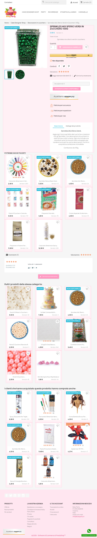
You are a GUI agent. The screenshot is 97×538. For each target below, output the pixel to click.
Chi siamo (30, 516)
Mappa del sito (32, 524)
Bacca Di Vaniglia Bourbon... (19, 481)
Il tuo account (56, 504)
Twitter (11, 495)
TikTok (27, 495)
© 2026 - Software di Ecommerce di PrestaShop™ (49, 535)
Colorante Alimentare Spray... (48, 246)
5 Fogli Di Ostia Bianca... (48, 345)
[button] (71, 56)
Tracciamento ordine (56, 507)
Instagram (23, 495)
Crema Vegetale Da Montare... (78, 213)
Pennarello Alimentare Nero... (48, 417)
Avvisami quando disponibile (67, 89)
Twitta (64, 66)
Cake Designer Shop (30, 12)
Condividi (59, 66)
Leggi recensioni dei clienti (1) (61, 76)
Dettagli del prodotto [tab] (73, 126)
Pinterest (69, 66)
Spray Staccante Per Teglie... (19, 417)
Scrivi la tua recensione (83, 76)
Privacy (29, 514)
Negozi (29, 526)
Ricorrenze (53, 12)
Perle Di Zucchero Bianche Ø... (19, 345)
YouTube (15, 495)
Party (43, 12)
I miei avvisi (53, 514)
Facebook (6, 495)
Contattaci (8, 2)
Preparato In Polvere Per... (18, 246)
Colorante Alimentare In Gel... (18, 181)
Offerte (6, 507)
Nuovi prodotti (9, 509)
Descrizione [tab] (58, 126)
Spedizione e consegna (34, 507)
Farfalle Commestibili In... (48, 312)
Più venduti (8, 512)
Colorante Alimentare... (48, 481)
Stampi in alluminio (68, 12)
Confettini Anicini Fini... (78, 345)
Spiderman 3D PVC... (77, 449)
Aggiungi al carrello (70, 47)
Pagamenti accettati (33, 519)
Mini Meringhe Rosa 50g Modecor (48, 377)
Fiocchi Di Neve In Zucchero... (19, 312)
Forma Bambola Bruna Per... (78, 417)
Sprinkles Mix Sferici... (79, 181)
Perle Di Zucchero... (19, 377)
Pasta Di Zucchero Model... (48, 449)
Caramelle (83, 12)
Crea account (54, 512)
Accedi (52, 509)
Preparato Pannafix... (48, 213)
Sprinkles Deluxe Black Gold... (48, 181)
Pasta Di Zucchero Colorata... (18, 213)
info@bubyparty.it (78, 516)
